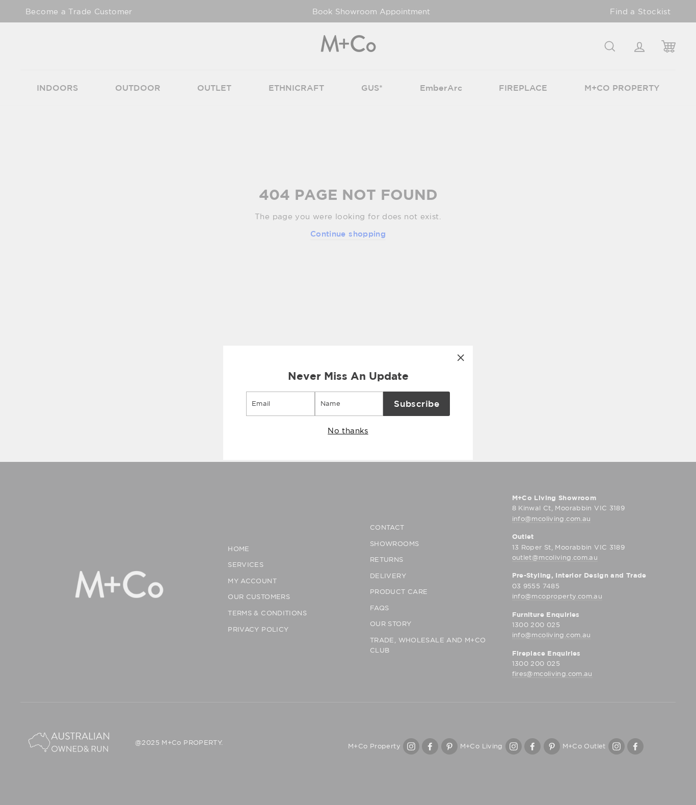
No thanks (348, 430)
